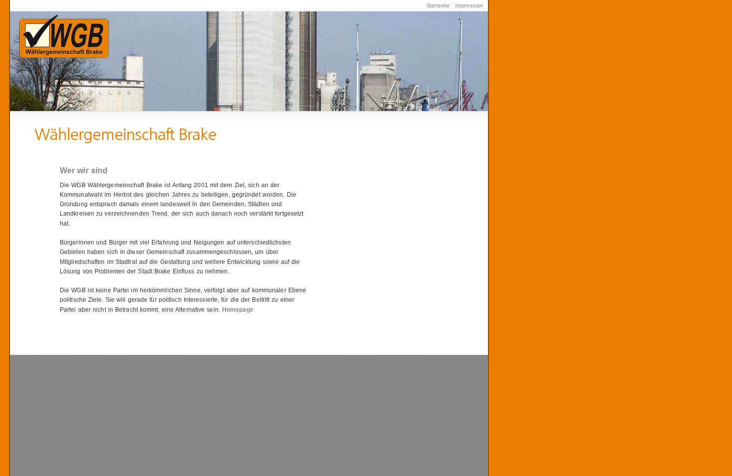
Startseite (438, 5)
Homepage (237, 309)
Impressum (469, 5)
